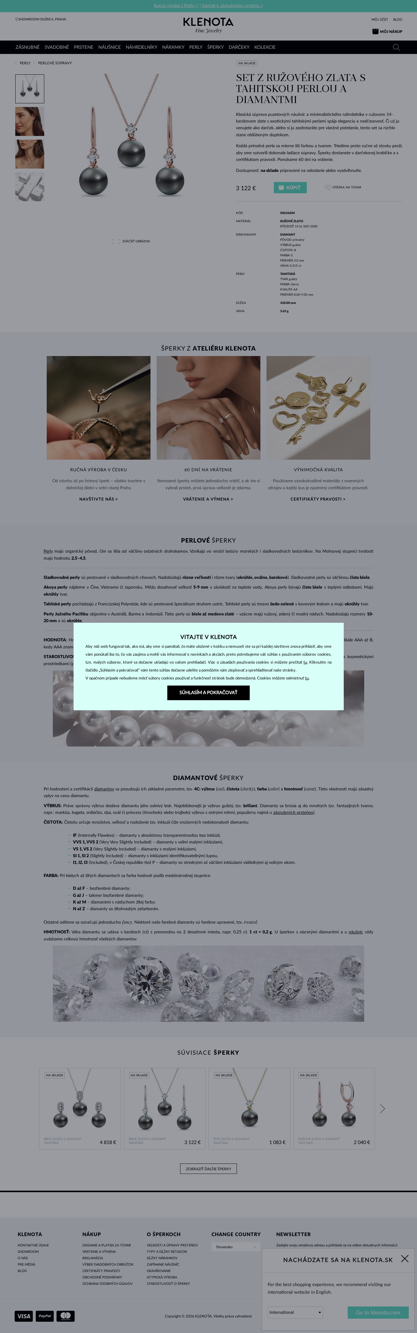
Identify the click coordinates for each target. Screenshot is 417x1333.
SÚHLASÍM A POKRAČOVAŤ (208, 692)
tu (305, 663)
